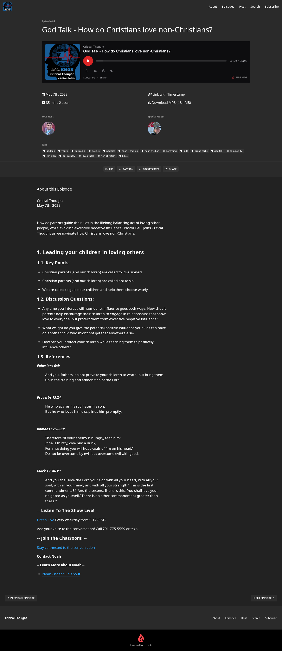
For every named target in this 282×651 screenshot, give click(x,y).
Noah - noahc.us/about (61, 574)
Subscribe (272, 6)
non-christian (107, 155)
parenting (171, 150)
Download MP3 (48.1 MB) (171, 102)
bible (125, 155)
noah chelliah (151, 150)
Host (242, 6)
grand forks (200, 150)
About (213, 6)
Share (173, 169)
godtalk (50, 150)
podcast (110, 150)
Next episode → (264, 598)
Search (255, 6)
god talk (218, 150)
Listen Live (45, 519)
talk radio (79, 150)
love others (87, 155)
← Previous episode (21, 598)
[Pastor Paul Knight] (154, 129)
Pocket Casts (151, 169)
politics (95, 150)
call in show (68, 155)
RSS (111, 169)
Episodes (228, 6)
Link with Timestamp (168, 94)
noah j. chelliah (129, 150)
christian (51, 155)
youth (64, 150)
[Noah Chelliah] (48, 129)
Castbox (128, 169)
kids (185, 150)
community (235, 150)
